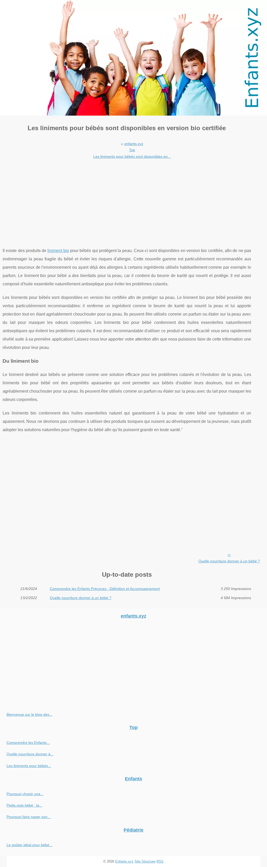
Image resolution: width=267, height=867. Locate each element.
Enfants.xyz (124, 861)
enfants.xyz (133, 144)
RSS (159, 861)
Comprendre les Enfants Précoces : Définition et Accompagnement (105, 588)
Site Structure (145, 861)
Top (132, 150)
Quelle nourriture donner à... (30, 754)
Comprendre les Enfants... (28, 742)
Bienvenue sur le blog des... (29, 714)
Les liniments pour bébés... (29, 766)
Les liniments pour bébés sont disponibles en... (132, 156)
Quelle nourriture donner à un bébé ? (229, 561)
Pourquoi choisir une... (25, 794)
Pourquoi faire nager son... (29, 817)
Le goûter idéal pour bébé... (29, 845)
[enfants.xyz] (133, 58)
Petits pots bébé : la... (24, 805)
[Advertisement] (127, 199)
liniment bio (58, 250)
